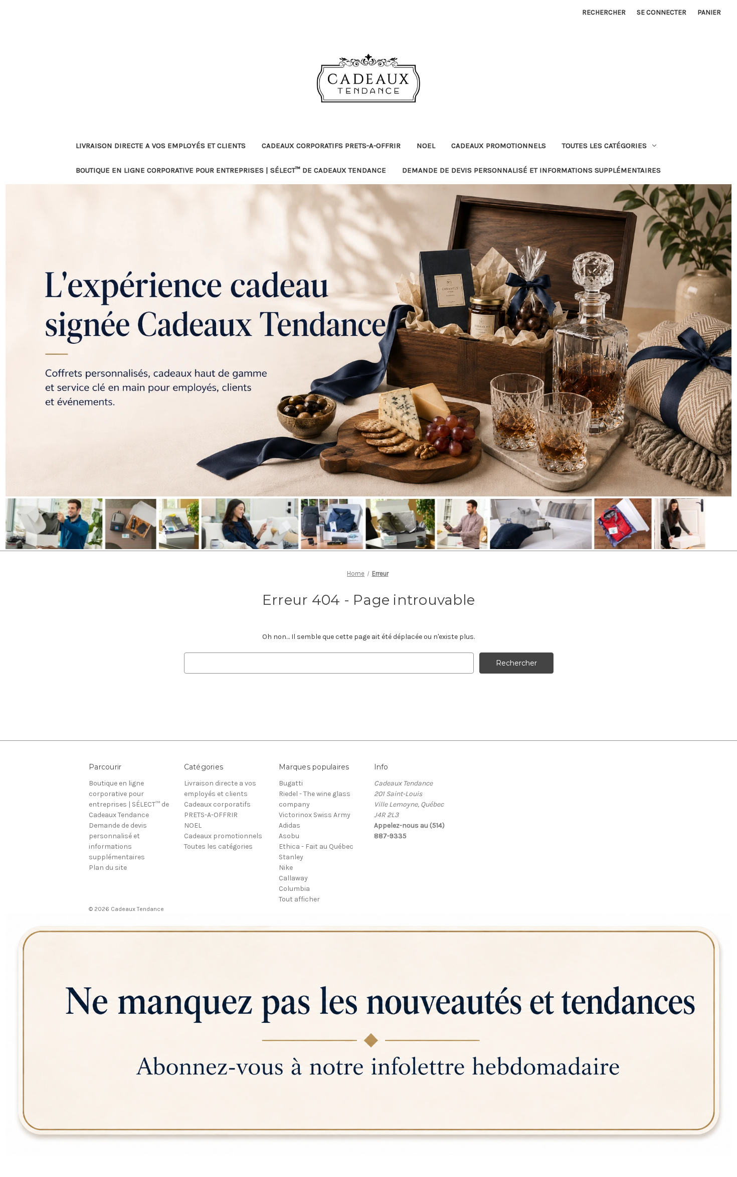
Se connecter (661, 12)
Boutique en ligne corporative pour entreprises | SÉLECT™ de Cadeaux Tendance (231, 170)
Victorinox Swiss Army (314, 815)
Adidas (289, 825)
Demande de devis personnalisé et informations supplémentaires (531, 170)
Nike (286, 867)
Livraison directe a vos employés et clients (161, 145)
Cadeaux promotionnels (498, 145)
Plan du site (108, 867)
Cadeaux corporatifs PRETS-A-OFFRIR (331, 145)
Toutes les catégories (604, 145)
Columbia (294, 888)
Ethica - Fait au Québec (316, 846)
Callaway (293, 878)
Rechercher (604, 12)
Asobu (289, 836)
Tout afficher (299, 899)
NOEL (426, 145)
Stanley (291, 857)
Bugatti (291, 783)
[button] (369, 1034)
